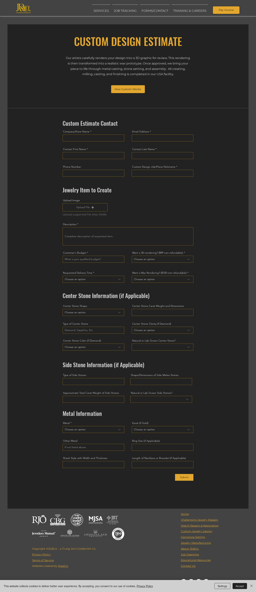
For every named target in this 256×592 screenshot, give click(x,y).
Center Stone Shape (75, 306)
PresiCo (63, 566)
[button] (101, 9)
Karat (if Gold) (140, 423)
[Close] (251, 586)
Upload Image (71, 200)
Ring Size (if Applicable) (146, 441)
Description (69, 224)
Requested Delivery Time (77, 272)
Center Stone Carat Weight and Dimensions (158, 306)
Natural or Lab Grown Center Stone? (153, 340)
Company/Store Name (76, 131)
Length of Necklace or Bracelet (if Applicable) (159, 458)
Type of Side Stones (74, 375)
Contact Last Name (143, 149)
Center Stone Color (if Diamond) (82, 340)
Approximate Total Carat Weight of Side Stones (91, 393)
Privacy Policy (145, 586)
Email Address (140, 131)
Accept (240, 586)
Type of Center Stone (75, 323)
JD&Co (52, 548)
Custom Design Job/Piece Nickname (153, 166)
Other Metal (70, 441)
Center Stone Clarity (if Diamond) (151, 323)
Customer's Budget (74, 252)
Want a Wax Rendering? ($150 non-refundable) (159, 272)
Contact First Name (74, 149)
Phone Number (72, 166)
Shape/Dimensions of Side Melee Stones (155, 375)
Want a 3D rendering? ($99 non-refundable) (157, 252)
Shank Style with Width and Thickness (85, 458)
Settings (222, 586)
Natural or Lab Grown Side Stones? (151, 393)
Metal (66, 423)
